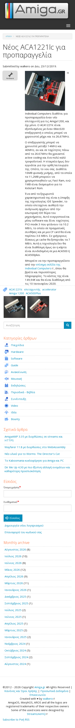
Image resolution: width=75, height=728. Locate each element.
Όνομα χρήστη (11, 487)
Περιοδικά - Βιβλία (23, 392)
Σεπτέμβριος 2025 (16, 603)
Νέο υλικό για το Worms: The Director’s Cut (32, 454)
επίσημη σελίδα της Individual (42, 266)
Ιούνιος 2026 (13, 563)
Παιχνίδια (17, 345)
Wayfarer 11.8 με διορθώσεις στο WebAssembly (35, 447)
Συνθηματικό (10, 502)
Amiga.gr (39, 687)
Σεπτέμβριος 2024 (16, 657)
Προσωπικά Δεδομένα (54, 691)
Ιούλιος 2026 (13, 556)
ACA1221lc (15, 289)
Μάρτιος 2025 (14, 630)
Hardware (10, 78)
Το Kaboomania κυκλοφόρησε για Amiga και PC (34, 460)
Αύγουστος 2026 (15, 549)
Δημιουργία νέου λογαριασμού (24, 525)
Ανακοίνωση (18, 372)
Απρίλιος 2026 (14, 576)
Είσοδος (14, 518)
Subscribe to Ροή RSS (16, 719)
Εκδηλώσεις (18, 385)
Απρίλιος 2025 (14, 623)
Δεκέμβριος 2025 (15, 596)
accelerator (49, 289)
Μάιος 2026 (12, 569)
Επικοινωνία (37, 695)
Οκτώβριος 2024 (15, 650)
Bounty (15, 419)
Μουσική (16, 378)
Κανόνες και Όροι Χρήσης (20, 691)
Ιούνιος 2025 (13, 617)
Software (16, 358)
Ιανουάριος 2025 (16, 637)
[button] (45, 91)
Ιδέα (13, 412)
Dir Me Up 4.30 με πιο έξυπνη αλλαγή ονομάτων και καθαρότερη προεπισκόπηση (37, 469)
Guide (14, 365)
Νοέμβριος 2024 (15, 643)
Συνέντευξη (18, 399)
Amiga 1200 (16, 293)
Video (14, 405)
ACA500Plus (33, 293)
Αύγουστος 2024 (15, 664)
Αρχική (9, 36)
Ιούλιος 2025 (13, 610)
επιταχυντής (32, 289)
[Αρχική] (36, 11)
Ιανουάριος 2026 (16, 590)
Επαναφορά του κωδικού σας (23, 532)
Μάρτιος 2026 (14, 583)
